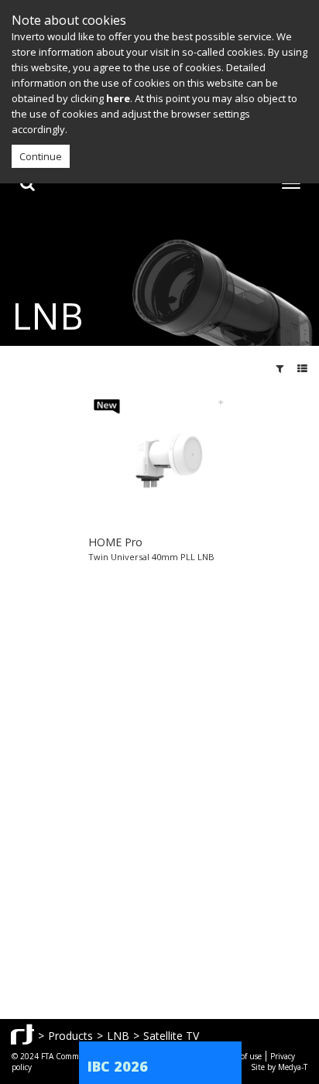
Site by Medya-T (279, 1067)
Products (70, 1035)
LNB (118, 1035)
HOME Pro (115, 542)
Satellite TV (171, 1035)
